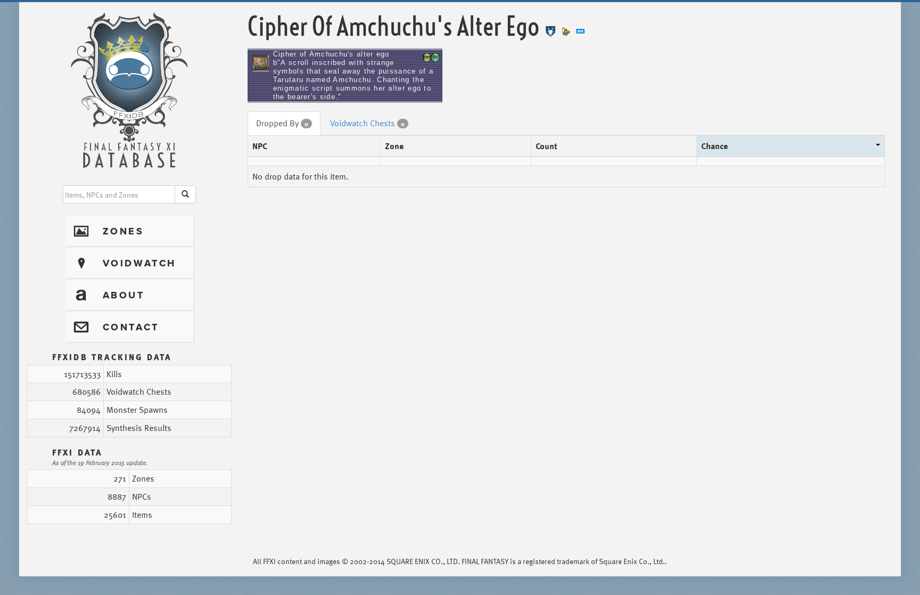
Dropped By (282, 123)
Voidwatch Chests (367, 123)
